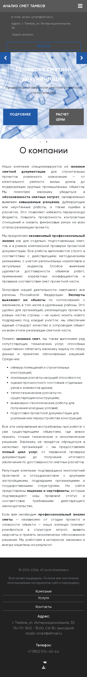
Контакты (43, 607)
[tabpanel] (43, 95)
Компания (43, 591)
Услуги (43, 598)
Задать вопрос (22, 34)
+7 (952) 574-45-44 (43, 651)
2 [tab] (47, 142)
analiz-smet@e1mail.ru (37, 17)
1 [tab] (40, 142)
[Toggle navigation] (80, 6)
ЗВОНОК (43, 46)
